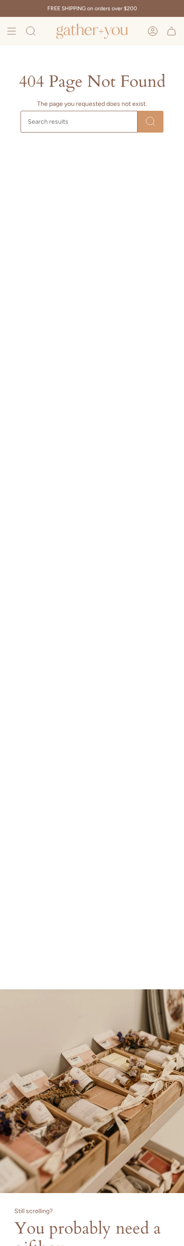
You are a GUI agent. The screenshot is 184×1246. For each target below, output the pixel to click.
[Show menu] (12, 31)
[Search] (150, 122)
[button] (30, 31)
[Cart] (171, 31)
